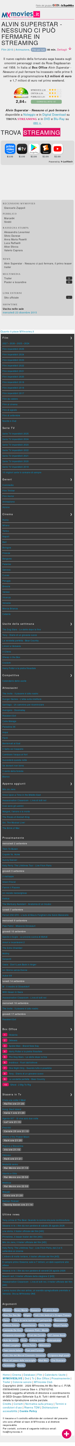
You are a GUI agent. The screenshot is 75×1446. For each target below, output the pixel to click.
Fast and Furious (34, 1350)
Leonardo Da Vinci (12, 1330)
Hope (5, 732)
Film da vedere (10, 398)
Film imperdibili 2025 (13, 348)
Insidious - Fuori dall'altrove (23, 1062)
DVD (47, 119)
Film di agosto (9, 409)
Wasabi (6, 1191)
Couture (6, 662)
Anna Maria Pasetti (15, 239)
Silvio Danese (12, 235)
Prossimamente (60, 1378)
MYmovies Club (43, 1382)
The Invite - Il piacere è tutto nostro (20, 693)
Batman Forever (10, 1200)
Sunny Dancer (9, 859)
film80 (7, 222)
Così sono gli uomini (13, 805)
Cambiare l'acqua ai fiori (15, 754)
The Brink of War (11, 827)
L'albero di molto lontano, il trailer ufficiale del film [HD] (30, 1256)
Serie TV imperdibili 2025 (15, 433)
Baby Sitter (44, 1325)
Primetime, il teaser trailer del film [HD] (22, 1236)
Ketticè (6, 898)
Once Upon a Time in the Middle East (21, 794)
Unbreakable (54, 1340)
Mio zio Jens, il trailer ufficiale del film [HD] (24, 1242)
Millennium (44, 1345)
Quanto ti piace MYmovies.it (17, 331)
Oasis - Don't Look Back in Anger (19, 964)
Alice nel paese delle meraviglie (19, 1360)
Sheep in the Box (11, 657)
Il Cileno (6, 651)
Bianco (6, 776)
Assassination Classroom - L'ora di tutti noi (24, 800)
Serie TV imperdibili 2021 (15, 455)
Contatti (18, 1403)
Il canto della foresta (12, 770)
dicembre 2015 (28, 312)
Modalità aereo (10, 1164)
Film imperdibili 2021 (13, 371)
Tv (33, 1378)
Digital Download (54, 114)
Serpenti (6, 958)
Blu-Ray (59, 119)
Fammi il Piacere (11, 887)
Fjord (5, 737)
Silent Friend (9, 881)
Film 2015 (7, 49)
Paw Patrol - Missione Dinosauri (19, 925)
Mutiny (5, 953)
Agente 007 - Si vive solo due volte (20, 1118)
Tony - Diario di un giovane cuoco (19, 634)
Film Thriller (8, 490)
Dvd (27, 1378)
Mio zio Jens (8, 789)
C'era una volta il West (14, 1099)
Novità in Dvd (9, 420)
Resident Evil (9, 715)
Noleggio (29, 114)
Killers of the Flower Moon (15, 1136)
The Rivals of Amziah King (16, 816)
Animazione (22, 49)
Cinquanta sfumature (13, 1335)
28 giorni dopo (50, 1310)
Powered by (55, 162)
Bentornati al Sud (11, 743)
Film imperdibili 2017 (13, 393)
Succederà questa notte (14, 759)
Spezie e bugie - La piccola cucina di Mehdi (25, 936)
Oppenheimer (29, 1325)
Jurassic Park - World (37, 1330)
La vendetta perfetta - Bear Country (20, 640)
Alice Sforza (11, 246)
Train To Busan (10, 848)
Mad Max (43, 1360)
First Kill (6, 1127)
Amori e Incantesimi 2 (13, 942)
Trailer (8, 278)
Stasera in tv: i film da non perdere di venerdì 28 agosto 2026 (33, 1270)
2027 (5, 343)
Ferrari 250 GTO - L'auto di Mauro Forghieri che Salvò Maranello (35, 914)
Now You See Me (11, 1315)
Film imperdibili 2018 (13, 387)
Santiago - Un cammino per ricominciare (23, 704)
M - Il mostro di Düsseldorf (15, 986)
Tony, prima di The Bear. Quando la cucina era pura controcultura (35, 1219)
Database (29, 1374)
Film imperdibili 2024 (13, 354)
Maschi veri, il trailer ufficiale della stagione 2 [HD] (28, 1276)
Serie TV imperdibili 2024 (15, 439)
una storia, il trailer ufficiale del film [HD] (23, 1231)
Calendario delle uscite (14, 680)
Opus (6, 1320)
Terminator (8, 1365)
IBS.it (37, 123)
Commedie (8, 484)
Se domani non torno (13, 765)
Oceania (13, 1034)
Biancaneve (60, 1320)
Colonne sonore (22, 1382)
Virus (24, 1340)
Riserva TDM (32, 1407)
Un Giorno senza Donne (14, 969)
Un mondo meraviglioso (14, 892)
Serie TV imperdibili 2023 (15, 444)
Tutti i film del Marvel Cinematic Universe (24, 1355)
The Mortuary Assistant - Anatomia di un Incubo (26, 903)
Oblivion (6, 1155)
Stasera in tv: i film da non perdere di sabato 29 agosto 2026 (33, 1225)
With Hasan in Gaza (12, 991)
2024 (26, 343)
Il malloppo (8, 876)
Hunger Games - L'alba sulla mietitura (22, 698)
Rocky (21, 1365)
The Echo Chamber (12, 947)
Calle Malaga (9, 721)
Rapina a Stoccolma (12, 1145)
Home (6, 1374)
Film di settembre (11, 415)
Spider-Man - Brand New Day (24, 1045)
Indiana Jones (37, 1340)
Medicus (6, 1182)
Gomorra (35, 1310)
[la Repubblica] (54, 7)
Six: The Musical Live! (13, 822)
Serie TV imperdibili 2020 (15, 461)
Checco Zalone (11, 1325)
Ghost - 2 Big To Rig (20, 1084)
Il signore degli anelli (58, 1355)
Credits (7, 1403)
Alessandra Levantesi (17, 232)
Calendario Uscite (55, 1374)
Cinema (16, 1374)
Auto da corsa (10, 1340)
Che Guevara (58, 1360)
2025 (19, 343)
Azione (6, 507)
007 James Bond (56, 1335)
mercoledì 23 (10, 312)
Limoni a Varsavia (11, 645)
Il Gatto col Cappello (13, 748)
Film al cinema (9, 404)
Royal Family (60, 1325)
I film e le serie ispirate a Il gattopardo (32, 1320)
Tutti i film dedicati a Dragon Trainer (52, 1315)
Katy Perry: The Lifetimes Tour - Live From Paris (26, 865)
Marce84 (9, 218)
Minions (7, 1310)
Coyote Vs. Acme (11, 854)
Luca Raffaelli (12, 243)
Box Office (43, 1378)
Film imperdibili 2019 (13, 382)
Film (39, 1374)
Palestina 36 (8, 726)
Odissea (13, 1040)
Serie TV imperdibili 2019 (15, 466)
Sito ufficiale (11, 297)
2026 (12, 343)
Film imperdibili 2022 (13, 365)
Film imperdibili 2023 (13, 359)
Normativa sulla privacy (39, 1403)
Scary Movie (21, 1310)
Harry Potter (29, 1345)
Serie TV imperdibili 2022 (15, 450)
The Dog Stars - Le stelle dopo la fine (21, 629)
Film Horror (8, 496)
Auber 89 (7, 975)
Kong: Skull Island (11, 1109)
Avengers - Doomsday (13, 710)
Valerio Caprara (13, 250)
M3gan (27, 1315)
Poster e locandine (15, 282)
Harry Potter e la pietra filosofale (19, 668)
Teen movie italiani (12, 1350)
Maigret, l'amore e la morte (16, 811)
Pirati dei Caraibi (36, 1335)
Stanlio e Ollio (9, 1173)
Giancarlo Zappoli (14, 208)
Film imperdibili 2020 (13, 376)
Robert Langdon (11, 1345)
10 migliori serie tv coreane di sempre (21, 472)
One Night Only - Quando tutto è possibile (30, 1067)
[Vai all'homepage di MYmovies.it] (21, 17)
